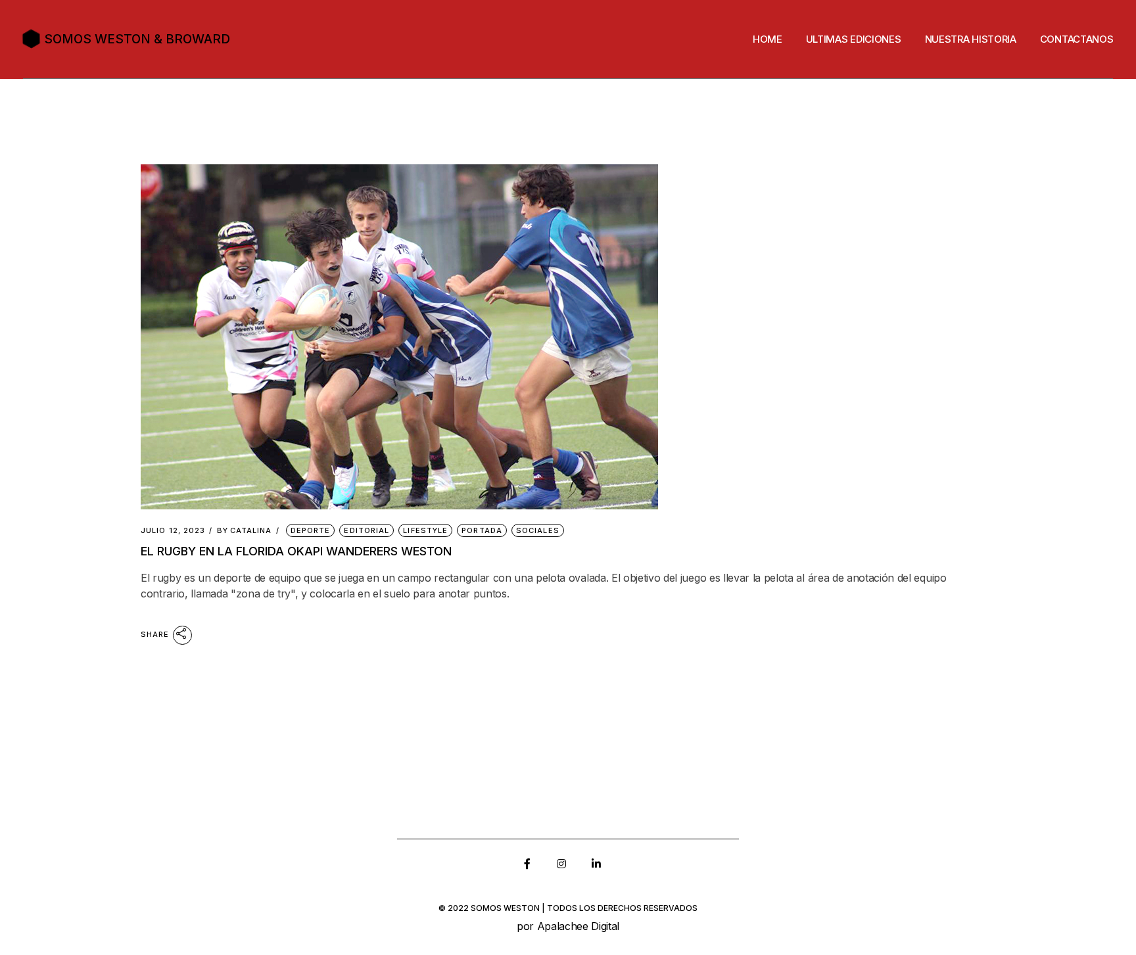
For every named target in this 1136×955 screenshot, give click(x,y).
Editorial (366, 530)
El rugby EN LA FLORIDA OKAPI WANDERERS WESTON (296, 551)
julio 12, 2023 (173, 530)
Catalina (244, 530)
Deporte (311, 530)
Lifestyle (425, 530)
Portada (482, 530)
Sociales (537, 530)
